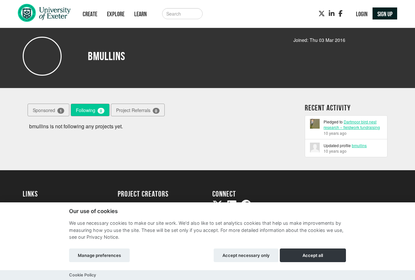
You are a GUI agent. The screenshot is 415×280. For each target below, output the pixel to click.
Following (89, 110)
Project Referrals (136, 110)
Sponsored (47, 110)
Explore (115, 14)
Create (90, 14)
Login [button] (362, 14)
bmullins (359, 145)
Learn (140, 14)
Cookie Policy (82, 275)
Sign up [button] (385, 14)
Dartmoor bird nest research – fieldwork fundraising (352, 124)
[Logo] (44, 14)
